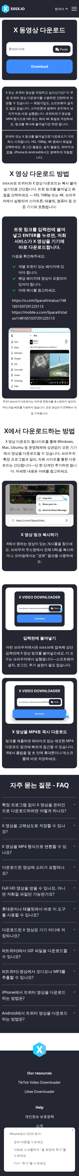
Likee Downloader (40, 1091)
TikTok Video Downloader (39, 1082)
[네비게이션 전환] (74, 8)
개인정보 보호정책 (39, 1116)
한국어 (59, 9)
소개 (39, 1125)
